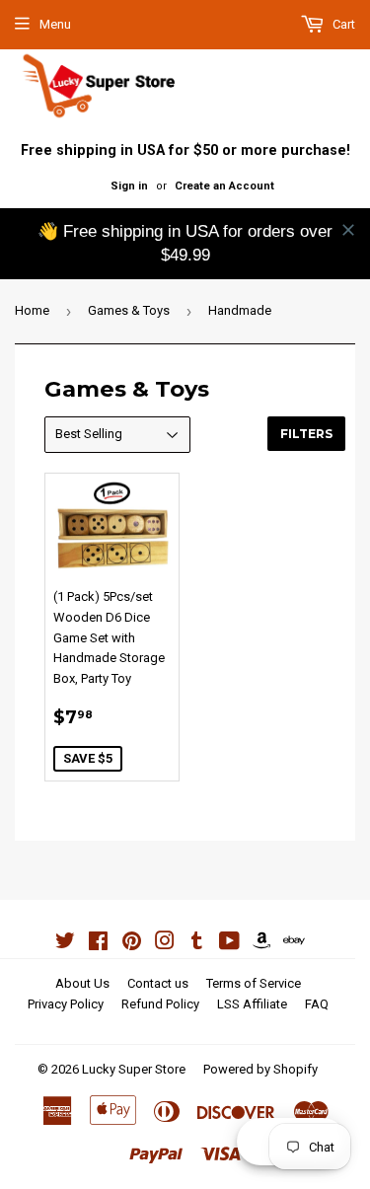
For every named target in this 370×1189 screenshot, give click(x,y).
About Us (82, 983)
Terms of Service (253, 983)
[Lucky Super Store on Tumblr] (196, 943)
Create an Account (224, 186)
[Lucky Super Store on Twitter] (65, 943)
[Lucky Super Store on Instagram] (165, 943)
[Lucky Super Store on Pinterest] (131, 943)
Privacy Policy (66, 1004)
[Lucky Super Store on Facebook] (98, 943)
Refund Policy (160, 1004)
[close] (348, 230)
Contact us (157, 983)
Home (32, 310)
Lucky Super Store (133, 1069)
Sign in (129, 186)
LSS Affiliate (252, 1004)
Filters (306, 433)
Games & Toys (129, 310)
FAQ (317, 1004)
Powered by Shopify (260, 1069)
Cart (342, 24)
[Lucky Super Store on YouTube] (229, 943)
